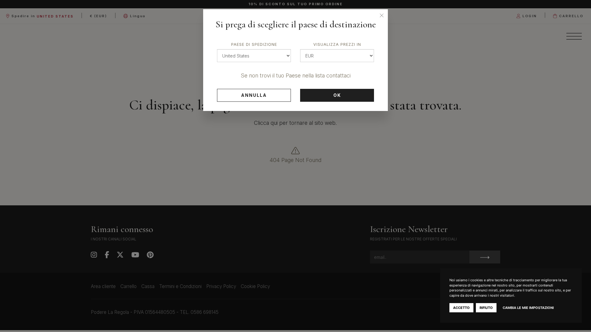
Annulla (254, 95)
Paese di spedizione (254, 44)
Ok (337, 95)
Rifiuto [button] (486, 308)
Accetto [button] (461, 308)
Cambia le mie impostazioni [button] (528, 308)
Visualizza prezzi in (337, 44)
